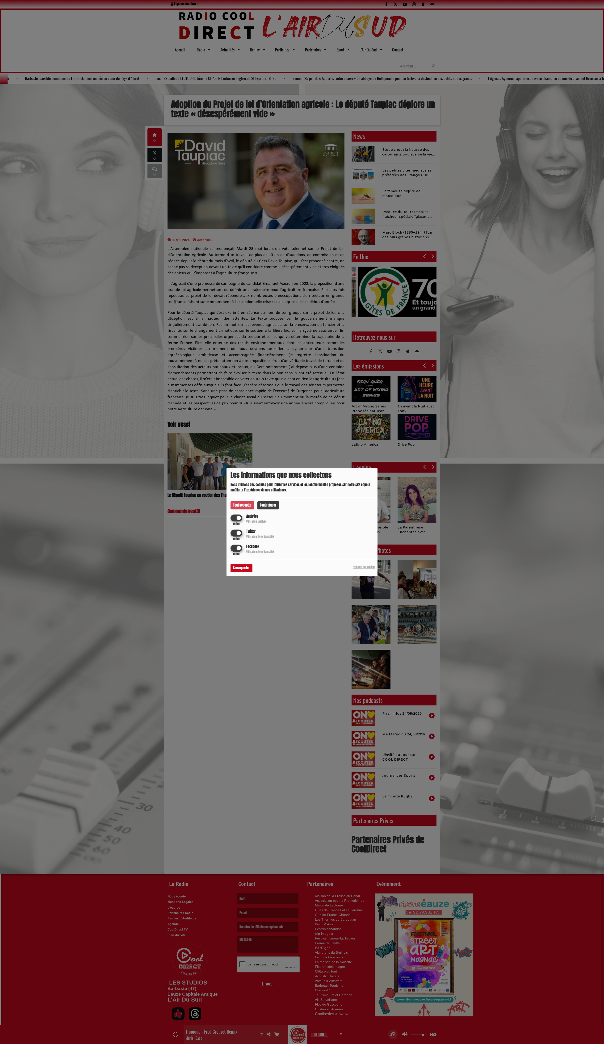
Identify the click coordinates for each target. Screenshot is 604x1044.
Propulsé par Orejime (364, 567)
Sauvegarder (241, 568)
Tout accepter (242, 505)
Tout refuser (268, 505)
